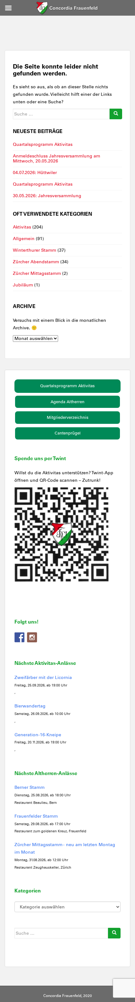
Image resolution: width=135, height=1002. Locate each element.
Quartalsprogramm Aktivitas (43, 144)
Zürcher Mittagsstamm (37, 273)
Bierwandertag (30, 706)
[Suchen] (116, 114)
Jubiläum (23, 285)
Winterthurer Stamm (34, 250)
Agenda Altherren (67, 401)
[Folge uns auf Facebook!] (19, 637)
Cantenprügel (68, 433)
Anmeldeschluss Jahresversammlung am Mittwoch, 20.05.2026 (56, 158)
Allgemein (24, 238)
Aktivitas (22, 227)
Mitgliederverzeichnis (68, 417)
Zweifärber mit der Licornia (43, 677)
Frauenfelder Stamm (36, 816)
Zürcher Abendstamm (36, 262)
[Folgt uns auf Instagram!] (32, 637)
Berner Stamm (29, 787)
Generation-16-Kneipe (37, 734)
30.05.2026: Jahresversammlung (47, 195)
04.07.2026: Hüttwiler (35, 172)
